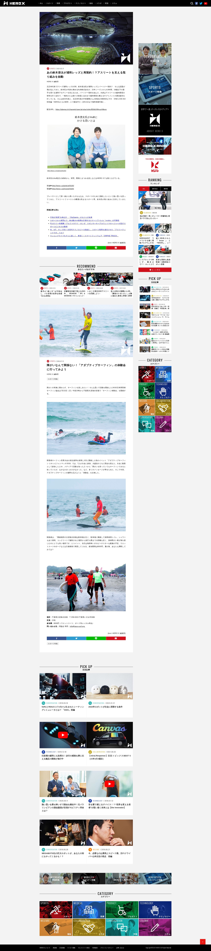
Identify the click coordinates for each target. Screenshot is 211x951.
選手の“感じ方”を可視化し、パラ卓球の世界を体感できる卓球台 (51, 293)
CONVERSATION (157, 287)
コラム (114, 3)
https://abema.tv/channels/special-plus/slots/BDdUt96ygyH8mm (81, 109)
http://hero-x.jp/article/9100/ (56, 171)
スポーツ (49, 3)
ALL (41, 3)
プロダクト (68, 3)
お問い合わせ (120, 948)
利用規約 (95, 948)
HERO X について (45, 948)
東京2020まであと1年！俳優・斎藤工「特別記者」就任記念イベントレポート (160, 308)
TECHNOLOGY (162, 235)
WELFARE (95, 849)
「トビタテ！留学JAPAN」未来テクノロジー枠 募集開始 (160, 334)
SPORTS (52, 68)
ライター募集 (71, 948)
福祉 (91, 3)
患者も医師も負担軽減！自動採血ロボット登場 (163, 262)
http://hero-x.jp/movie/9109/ (63, 189)
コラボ (99, 3)
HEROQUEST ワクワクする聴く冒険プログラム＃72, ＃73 (160, 300)
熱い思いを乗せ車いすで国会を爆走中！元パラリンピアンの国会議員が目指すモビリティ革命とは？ (63, 807)
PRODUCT (144, 256)
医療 (58, 3)
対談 (106, 3)
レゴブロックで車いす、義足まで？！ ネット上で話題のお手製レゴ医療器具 (146, 264)
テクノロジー (81, 3)
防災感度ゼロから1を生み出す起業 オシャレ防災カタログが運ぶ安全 (160, 325)
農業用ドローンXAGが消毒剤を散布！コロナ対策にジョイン (160, 351)
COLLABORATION (147, 213)
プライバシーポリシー (107, 948)
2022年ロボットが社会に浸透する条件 (105, 707)
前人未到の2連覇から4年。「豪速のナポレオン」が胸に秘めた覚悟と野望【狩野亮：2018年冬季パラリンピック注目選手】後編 (121, 295)
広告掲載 (62, 948)
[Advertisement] (154, 27)
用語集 (55, 948)
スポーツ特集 (53, 379)
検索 (192, 3)
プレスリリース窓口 (84, 948)
